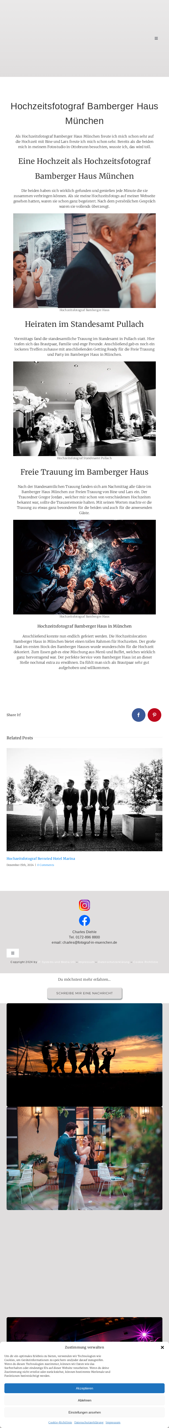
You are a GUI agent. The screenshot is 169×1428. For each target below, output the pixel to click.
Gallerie (90, 800)
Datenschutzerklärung (89, 1422)
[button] (162, 1347)
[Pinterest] (154, 715)
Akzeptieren (84, 1388)
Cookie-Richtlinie (60, 1422)
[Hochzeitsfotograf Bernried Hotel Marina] (84, 799)
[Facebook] (139, 715)
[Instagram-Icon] (84, 901)
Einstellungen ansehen (84, 1412)
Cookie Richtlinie (145, 962)
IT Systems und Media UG (56, 962)
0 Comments (45, 865)
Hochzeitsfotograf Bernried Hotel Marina (79, 800)
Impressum (113, 1422)
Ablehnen (84, 1400)
